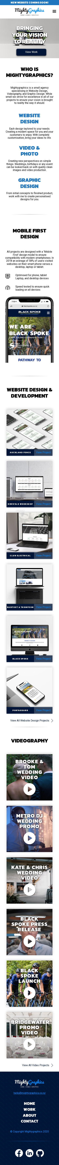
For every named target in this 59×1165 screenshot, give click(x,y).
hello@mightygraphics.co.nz (30, 1093)
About (29, 1115)
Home (29, 1103)
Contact (29, 1121)
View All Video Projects (35, 1065)
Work (30, 1109)
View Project (43, 452)
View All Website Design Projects (29, 720)
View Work (31, 52)
